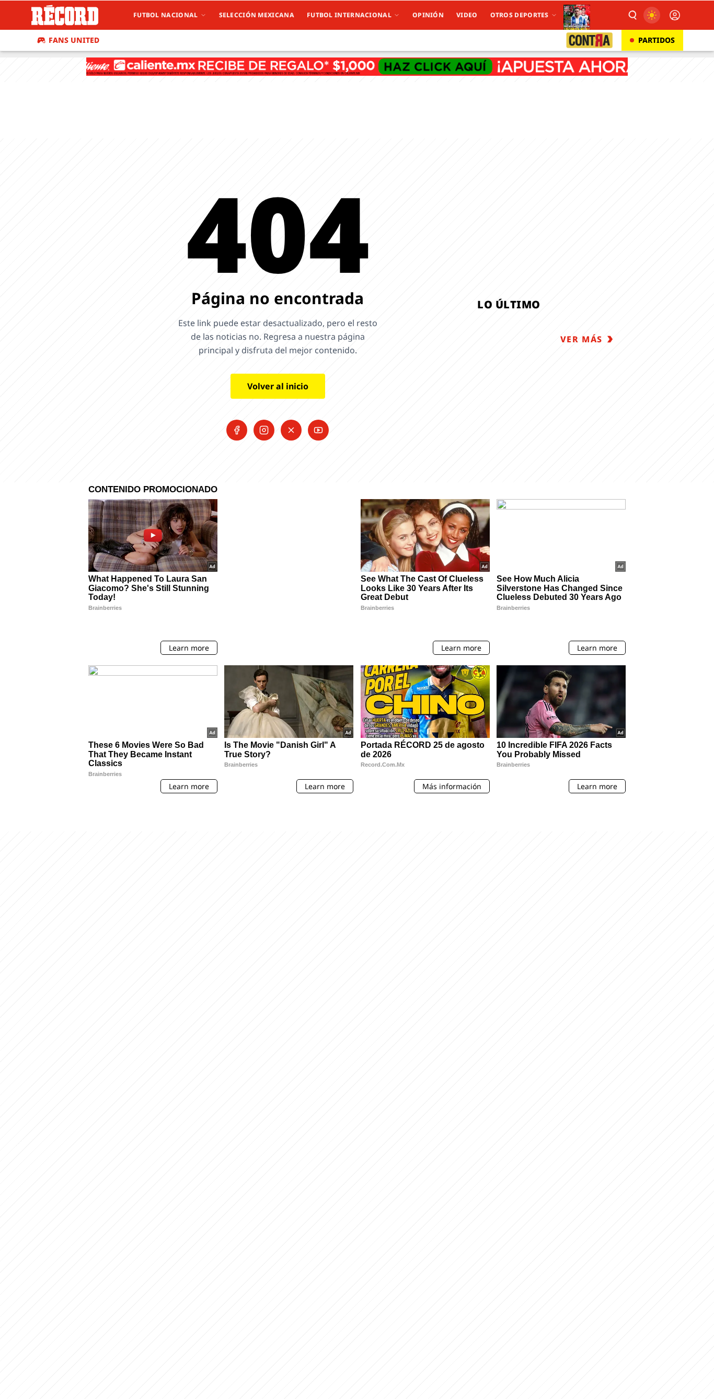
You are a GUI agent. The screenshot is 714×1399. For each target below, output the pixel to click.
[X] (291, 430)
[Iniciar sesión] (674, 15)
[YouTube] (318, 430)
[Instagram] (264, 430)
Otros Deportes (519, 14)
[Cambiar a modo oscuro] (651, 15)
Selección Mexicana (256, 14)
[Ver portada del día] (576, 15)
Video (467, 14)
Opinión (428, 14)
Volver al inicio (277, 386)
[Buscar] (632, 15)
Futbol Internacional (349, 14)
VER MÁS (581, 339)
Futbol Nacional (165, 14)
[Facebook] (236, 430)
